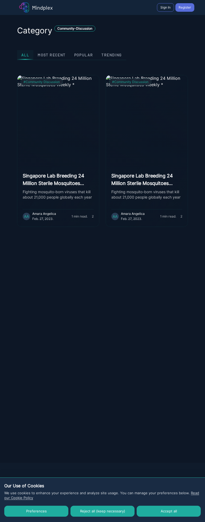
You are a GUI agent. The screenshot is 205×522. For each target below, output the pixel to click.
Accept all (169, 511)
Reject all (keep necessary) (102, 511)
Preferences (36, 511)
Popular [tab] (83, 55)
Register (185, 7)
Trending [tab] (111, 55)
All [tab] (25, 55)
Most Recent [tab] (51, 55)
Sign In (165, 7)
